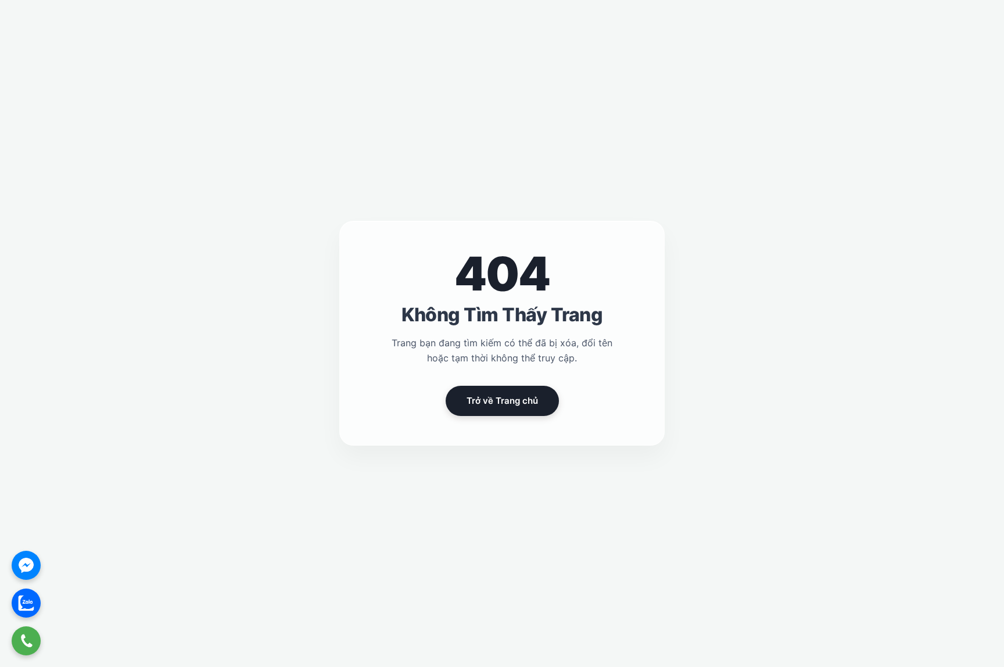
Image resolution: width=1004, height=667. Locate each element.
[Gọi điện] (26, 640)
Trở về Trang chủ (502, 401)
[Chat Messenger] (26, 565)
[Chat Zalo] (26, 603)
